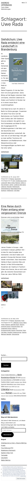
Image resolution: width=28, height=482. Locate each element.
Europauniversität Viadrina (8, 330)
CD (17, 377)
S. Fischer (14, 393)
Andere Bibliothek (10, 375)
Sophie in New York (7, 453)
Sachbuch (3, 190)
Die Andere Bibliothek (6, 379)
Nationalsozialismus (17, 389)
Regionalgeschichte (16, 188)
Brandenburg (5, 377)
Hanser (15, 384)
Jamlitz (11, 184)
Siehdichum (10, 190)
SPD (18, 393)
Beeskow (17, 182)
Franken (23, 379)
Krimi (13, 386)
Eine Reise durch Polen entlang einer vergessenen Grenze (13, 210)
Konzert (10, 386)
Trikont (20, 393)
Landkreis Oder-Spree (20, 184)
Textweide (4, 455)
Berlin (19, 375)
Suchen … (4, 355)
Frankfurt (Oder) (5, 382)
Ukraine (7, 395)
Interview (23, 384)
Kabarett (6, 386)
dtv (12, 379)
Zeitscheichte (15, 334)
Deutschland (23, 377)
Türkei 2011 (3, 395)
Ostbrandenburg (5, 188)
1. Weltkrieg (15, 322)
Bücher (12, 179)
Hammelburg (10, 384)
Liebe (18, 386)
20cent (3, 375)
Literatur (5, 389)
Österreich (23, 395)
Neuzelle (9, 186)
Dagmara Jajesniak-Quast (12, 324)
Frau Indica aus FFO (7, 448)
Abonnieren (7, 435)
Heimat (18, 384)
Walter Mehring (17, 395)
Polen (22, 320)
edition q (23, 182)
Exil (20, 379)
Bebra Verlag (11, 182)
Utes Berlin (4, 458)
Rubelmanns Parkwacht (8, 450)
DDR (19, 377)
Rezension (3, 393)
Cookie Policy (23, 475)
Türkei (23, 393)
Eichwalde (16, 379)
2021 (13, 180)
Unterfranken (11, 395)
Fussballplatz (16, 382)
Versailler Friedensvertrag (14, 332)
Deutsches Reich (15, 326)
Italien (2, 386)
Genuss (24, 382)
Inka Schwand (5, 184)
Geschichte (18, 179)
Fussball (12, 382)
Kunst (16, 386)
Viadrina (24, 332)
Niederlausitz (15, 186)
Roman (9, 393)
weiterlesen (5, 152)
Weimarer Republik (6, 334)
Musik (11, 389)
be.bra (21, 322)
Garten (21, 382)
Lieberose (3, 186)
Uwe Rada (16, 190)
